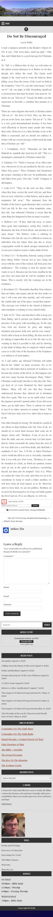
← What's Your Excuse (12, 521)
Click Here (6, 804)
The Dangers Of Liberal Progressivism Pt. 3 (22, 693)
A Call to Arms (8, 683)
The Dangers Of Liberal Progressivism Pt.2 (21, 701)
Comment (9, 556)
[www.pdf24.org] (4, 502)
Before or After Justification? (15, 688)
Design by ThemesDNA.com (27, 913)
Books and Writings (10, 845)
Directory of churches (12, 850)
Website (7, 605)
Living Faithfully (37, 510)
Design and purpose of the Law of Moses (20, 675)
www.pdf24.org (26, 644)
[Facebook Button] (26, 29)
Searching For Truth (11, 855)
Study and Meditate (10, 671)
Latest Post (23, 510)
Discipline (6, 661)
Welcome (5, 865)
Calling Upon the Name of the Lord (17, 666)
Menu (7, 23)
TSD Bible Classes (9, 860)
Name (6, 587)
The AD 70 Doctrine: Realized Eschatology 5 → (30, 518)
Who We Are (7, 870)
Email (6, 596)
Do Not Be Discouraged (26, 36)
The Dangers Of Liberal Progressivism (19, 709)
